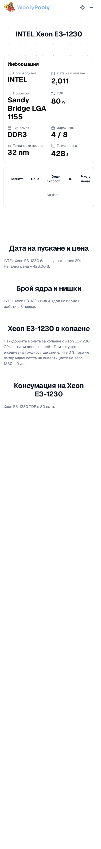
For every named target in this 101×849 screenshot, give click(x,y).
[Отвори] (91, 7)
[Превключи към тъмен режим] (82, 7)
